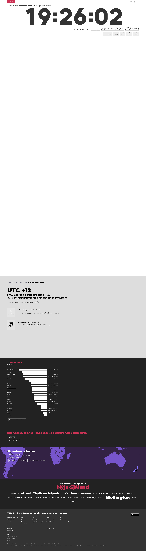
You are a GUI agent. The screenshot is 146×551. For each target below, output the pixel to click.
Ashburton (13, 493)
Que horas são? (58, 545)
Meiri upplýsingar (95, 29)
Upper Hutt (101, 497)
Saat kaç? (84, 545)
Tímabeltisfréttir (25, 521)
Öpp (22, 517)
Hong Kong (10, 406)
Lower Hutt (130, 493)
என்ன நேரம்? (89, 545)
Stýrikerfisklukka (36, 519)
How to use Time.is (51, 524)
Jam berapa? (64, 545)
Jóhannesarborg (11, 387)
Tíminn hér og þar (11, 519)
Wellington (118, 497)
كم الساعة (41, 545)
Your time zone (11, 521)
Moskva (9, 399)
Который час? (51, 545)
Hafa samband (50, 528)
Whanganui (134, 497)
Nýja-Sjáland (73, 487)
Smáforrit (23, 519)
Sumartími (10, 526)
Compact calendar (12, 536)
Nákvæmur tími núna (12, 517)
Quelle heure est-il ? (35, 545)
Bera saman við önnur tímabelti (17, 419)
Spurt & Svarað (49, 521)
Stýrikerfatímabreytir (37, 521)
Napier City (31, 497)
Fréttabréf (23, 524)
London (116, 33)
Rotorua (82, 497)
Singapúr (9, 408)
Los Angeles (107, 33)
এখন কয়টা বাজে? (46, 545)
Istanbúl (9, 394)
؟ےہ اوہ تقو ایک (95, 545)
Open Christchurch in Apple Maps (37, 460)
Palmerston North (59, 497)
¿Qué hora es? (27, 545)
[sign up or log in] (134, 2)
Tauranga (91, 497)
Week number (11, 538)
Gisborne (95, 493)
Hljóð (8, 540)
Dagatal (9, 534)
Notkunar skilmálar (63, 519)
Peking (129, 33)
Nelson (38, 497)
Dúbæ (9, 401)
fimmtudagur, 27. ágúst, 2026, (120, 28)
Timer (8, 532)
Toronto (9, 376)
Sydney (9, 415)
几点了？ (16, 545)
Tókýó (136, 33)
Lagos (8, 383)
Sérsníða (48, 517)
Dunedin (86, 493)
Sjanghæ (9, 410)
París (122, 33)
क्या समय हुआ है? (21, 545)
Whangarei (72, 501)
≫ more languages (102, 545)
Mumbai (9, 403)
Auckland (24, 493)
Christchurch (70, 493)
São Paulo (9, 378)
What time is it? (10, 545)
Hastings (114, 493)
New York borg (11, 374)
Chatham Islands (46, 493)
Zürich (9, 392)
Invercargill (121, 493)
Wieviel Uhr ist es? (71, 545)
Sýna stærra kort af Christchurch (17, 460)
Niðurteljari (10, 530)
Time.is (11, 1)
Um (47, 526)
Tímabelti (9, 524)
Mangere (10, 497)
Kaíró (8, 397)
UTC (8, 381)
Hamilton (104, 493)
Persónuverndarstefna (64, 521)
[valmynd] (138, 2)
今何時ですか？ (79, 545)
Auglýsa (61, 517)
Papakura (70, 497)
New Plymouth (46, 497)
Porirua (76, 497)
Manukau (20, 497)
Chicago (9, 372)
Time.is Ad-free (50, 519)
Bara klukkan (10, 528)
